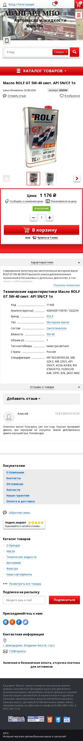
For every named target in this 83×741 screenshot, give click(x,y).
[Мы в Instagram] (25, 622)
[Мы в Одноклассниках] (12, 622)
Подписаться (64, 600)
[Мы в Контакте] (6, 622)
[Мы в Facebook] (19, 622)
